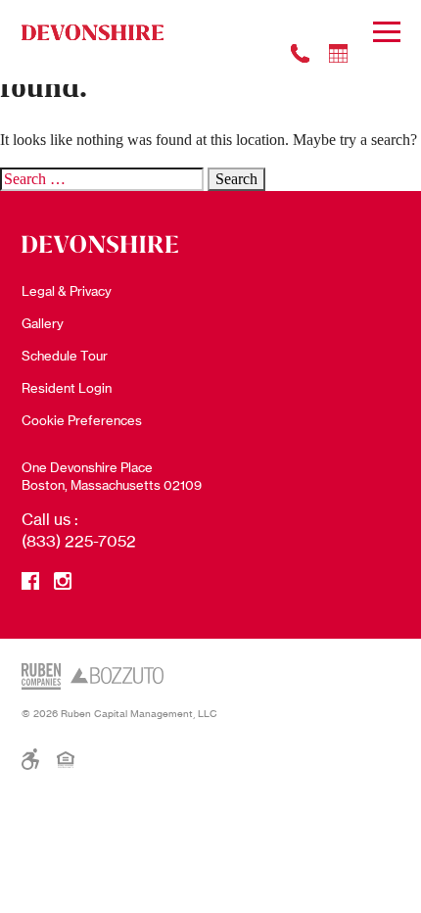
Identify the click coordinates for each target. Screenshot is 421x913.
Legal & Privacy (67, 291)
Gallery (43, 323)
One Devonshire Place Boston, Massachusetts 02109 (112, 476)
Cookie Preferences (82, 420)
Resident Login (67, 388)
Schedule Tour (65, 355)
